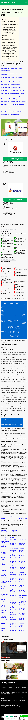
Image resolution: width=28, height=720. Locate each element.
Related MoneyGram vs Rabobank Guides (11, 111)
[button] (26, 2)
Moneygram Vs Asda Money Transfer (13, 616)
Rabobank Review (23, 518)
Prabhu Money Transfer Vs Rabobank (22, 610)
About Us (4, 687)
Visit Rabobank (15, 200)
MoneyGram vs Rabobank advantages (10, 84)
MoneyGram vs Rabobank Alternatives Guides (12, 109)
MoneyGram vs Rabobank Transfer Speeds (11, 96)
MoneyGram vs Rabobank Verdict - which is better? (13, 101)
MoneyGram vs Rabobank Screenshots (10, 114)
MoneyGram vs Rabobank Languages (10, 98)
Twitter (10, 687)
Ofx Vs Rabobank (4, 592)
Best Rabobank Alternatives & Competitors (13, 532)
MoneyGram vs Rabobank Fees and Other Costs (13, 90)
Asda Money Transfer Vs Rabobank (22, 614)
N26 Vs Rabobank (23, 595)
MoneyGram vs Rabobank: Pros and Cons (11, 81)
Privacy (24, 687)
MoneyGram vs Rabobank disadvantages (11, 87)
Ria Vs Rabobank (23, 565)
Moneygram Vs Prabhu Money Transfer (13, 611)
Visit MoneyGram (15, 159)
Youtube (17, 687)
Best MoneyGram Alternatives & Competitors (4, 532)
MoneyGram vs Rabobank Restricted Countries (12, 93)
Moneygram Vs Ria (14, 565)
